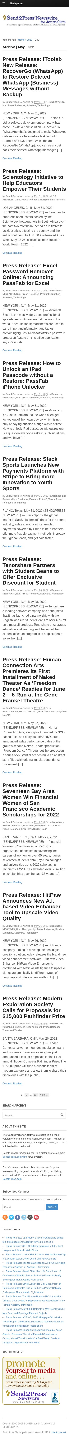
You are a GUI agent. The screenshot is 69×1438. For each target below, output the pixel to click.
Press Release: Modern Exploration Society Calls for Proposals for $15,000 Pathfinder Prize (33, 1007)
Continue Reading (12, 158)
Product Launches (50, 294)
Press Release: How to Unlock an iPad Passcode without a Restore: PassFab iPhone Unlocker (31, 375)
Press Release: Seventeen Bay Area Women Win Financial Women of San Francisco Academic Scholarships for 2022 (30, 800)
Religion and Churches (52, 199)
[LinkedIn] (24, 1217)
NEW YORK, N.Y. (11, 294)
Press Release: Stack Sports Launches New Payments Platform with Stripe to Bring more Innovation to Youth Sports (33, 473)
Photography (29, 929)
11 (35, 1095)
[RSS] (5, 1217)
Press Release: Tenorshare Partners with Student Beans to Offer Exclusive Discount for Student (30, 571)
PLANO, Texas (47, 499)
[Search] (62, 1114)
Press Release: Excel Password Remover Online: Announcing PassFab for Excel (29, 274)
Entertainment (10, 711)
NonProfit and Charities (48, 825)
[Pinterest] (36, 1217)
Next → (44, 1095)
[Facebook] (18, 1217)
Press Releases (16, 105)
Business (56, 290)
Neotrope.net (59, 1432)
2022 (29, 39)
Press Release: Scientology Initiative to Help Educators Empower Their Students (34, 180)
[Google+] (30, 1217)
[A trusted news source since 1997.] (34, 24)
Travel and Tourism (12, 1030)
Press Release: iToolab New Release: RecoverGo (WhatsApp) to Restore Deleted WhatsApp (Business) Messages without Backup (32, 76)
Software (31, 105)
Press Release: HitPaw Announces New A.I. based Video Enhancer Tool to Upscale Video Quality (31, 906)
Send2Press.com (12, 1179)
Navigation (16, 3)
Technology (43, 105)
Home (21, 39)
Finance (33, 499)
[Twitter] (12, 1217)
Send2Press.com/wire (14, 1156)
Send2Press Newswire (18, 102)
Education (28, 825)
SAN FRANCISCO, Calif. (34, 829)
